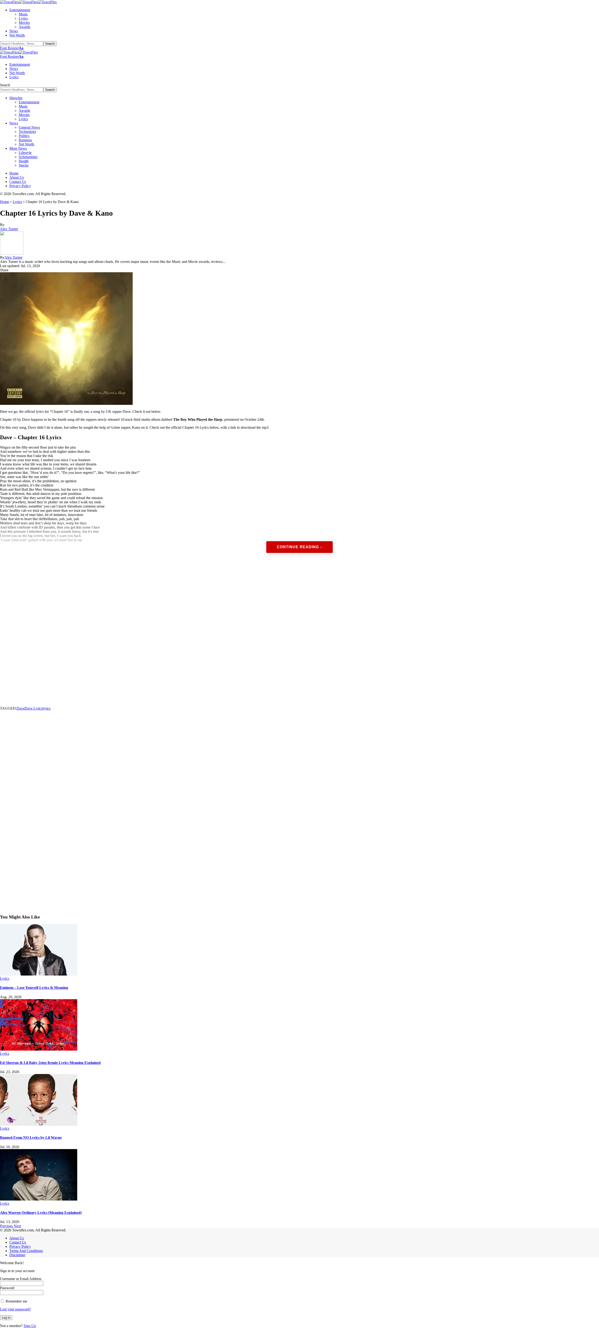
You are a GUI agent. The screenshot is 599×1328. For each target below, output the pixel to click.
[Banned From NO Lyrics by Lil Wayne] (38, 1124)
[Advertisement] (140, 634)
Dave (21, 708)
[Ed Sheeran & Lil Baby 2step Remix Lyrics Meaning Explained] (38, 1049)
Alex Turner (9, 229)
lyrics (47, 708)
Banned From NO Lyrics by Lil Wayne (31, 1137)
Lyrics (17, 202)
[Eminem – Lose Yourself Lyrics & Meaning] (38, 974)
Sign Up (30, 1326)
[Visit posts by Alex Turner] (11, 253)
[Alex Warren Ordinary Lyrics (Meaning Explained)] (38, 1199)
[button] (11, 48)
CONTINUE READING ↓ (299, 547)
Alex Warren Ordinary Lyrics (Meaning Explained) (41, 1213)
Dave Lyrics (34, 708)
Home (4, 202)
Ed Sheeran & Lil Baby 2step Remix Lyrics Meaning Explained (50, 1063)
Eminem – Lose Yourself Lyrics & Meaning (34, 988)
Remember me (16, 1301)
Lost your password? (15, 1309)
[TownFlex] (28, 2)
